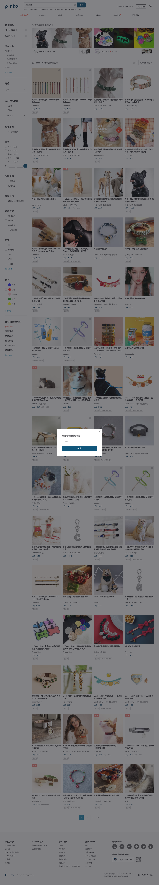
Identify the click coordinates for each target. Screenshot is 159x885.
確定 (79, 448)
